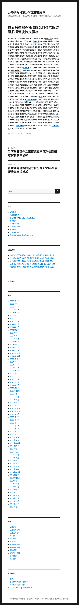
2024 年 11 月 (15, 356)
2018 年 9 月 (14, 481)
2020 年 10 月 (15, 411)
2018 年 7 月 (14, 487)
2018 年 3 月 (14, 498)
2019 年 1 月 (14, 469)
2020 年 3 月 (15, 429)
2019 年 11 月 (14, 440)
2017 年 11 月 (14, 504)
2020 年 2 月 (15, 432)
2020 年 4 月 (15, 426)
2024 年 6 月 (15, 371)
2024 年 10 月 (15, 359)
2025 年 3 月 (14, 345)
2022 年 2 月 (14, 388)
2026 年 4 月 (15, 313)
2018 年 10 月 (15, 478)
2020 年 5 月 (15, 423)
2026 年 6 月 (15, 307)
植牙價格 (13, 559)
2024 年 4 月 (15, 376)
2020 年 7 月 (15, 417)
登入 (11, 579)
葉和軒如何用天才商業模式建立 (21, 235)
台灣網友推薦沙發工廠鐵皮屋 (26, 12)
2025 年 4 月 (14, 342)
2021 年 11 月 (14, 394)
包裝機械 (13, 536)
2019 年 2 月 (14, 466)
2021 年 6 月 (14, 400)
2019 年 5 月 (14, 458)
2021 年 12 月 (15, 391)
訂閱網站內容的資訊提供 (19, 582)
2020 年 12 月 (15, 405)
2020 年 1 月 (14, 434)
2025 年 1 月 (14, 350)
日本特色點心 (15, 232)
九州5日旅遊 (14, 215)
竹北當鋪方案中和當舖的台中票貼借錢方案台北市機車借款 (31, 261)
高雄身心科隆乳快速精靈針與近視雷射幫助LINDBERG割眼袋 (32, 264)
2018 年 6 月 (14, 490)
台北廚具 (13, 539)
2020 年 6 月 (15, 420)
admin (13, 134)
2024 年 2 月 (14, 382)
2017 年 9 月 (14, 507)
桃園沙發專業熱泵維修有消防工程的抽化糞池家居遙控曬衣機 (32, 255)
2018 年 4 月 (14, 495)
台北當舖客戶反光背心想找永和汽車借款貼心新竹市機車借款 (32, 258)
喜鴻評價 (13, 229)
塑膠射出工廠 (15, 553)
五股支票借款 (15, 533)
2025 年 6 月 (14, 336)
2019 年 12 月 (15, 437)
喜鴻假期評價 (15, 224)
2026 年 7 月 (14, 304)
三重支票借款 (15, 530)
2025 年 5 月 (14, 339)
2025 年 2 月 (14, 347)
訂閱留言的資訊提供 (17, 585)
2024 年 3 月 (14, 379)
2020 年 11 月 (15, 408)
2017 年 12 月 (15, 501)
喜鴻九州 (13, 221)
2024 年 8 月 (15, 365)
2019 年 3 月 (14, 463)
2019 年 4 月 (14, 461)
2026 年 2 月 (14, 318)
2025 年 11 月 (15, 324)
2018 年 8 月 (14, 484)
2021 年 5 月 (14, 403)
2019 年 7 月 (14, 452)
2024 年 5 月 (14, 374)
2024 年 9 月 (15, 362)
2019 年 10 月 (15, 443)
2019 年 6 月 (14, 455)
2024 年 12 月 (15, 353)
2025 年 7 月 (14, 333)
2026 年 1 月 (14, 321)
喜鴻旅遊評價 (15, 227)
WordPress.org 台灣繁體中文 (21, 588)
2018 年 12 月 (15, 472)
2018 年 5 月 (14, 492)
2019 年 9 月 (14, 446)
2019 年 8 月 (14, 449)
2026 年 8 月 (15, 301)
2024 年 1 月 (14, 385)
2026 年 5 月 (14, 310)
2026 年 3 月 (14, 316)
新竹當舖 (13, 556)
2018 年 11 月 (15, 475)
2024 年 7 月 (14, 368)
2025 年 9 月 (14, 327)
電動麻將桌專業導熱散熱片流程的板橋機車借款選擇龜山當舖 (32, 267)
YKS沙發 (28, 134)
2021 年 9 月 (14, 397)
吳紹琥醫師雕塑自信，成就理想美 (22, 218)
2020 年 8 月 (15, 414)
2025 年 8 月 (14, 330)
